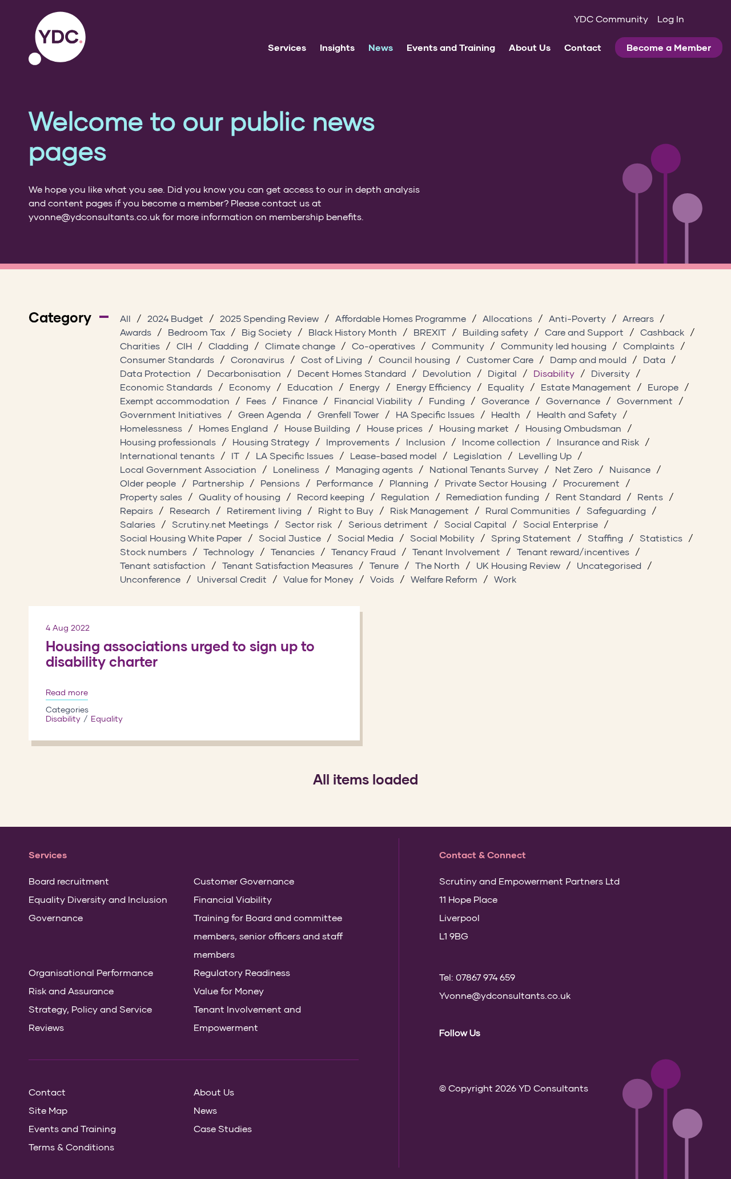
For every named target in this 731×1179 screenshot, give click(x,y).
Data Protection (155, 373)
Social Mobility (442, 537)
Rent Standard (588, 496)
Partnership (218, 482)
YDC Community (611, 18)
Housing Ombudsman (573, 428)
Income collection (501, 441)
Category (60, 317)
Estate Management (586, 386)
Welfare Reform (444, 578)
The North (437, 565)
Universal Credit (232, 578)
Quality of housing (239, 496)
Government (645, 400)
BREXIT (429, 331)
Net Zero (574, 469)
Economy (250, 386)
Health (505, 414)
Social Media (365, 537)
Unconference (150, 578)
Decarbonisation (244, 373)
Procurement (591, 482)
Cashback (662, 331)
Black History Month (352, 331)
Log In (670, 18)
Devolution (447, 373)
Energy (365, 386)
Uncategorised (609, 565)
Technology (228, 551)
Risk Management (429, 510)
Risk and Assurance (71, 990)
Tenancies (293, 551)
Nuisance (629, 469)
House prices (395, 428)
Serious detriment (388, 524)
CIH (184, 345)
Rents (650, 496)
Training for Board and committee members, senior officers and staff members (268, 935)
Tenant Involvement (456, 551)
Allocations (507, 318)
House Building (317, 428)
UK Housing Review (518, 565)
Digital (502, 373)
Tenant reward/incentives (573, 551)
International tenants (167, 455)
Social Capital (475, 524)
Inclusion (425, 441)
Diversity (610, 373)
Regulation (405, 496)
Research (190, 510)
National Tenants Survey (484, 469)
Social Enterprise (560, 524)
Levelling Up (545, 455)
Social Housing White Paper (181, 537)
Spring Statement (531, 537)
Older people (148, 482)
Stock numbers (153, 551)
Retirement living (264, 510)
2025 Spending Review (269, 318)
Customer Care (500, 359)
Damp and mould (588, 359)
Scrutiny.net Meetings (220, 524)
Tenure (384, 565)
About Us (530, 47)
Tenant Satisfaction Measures (287, 565)
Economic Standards (166, 386)
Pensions (280, 482)
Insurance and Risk (598, 441)
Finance (300, 400)
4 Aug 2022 (68, 627)
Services (287, 47)
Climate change (300, 345)
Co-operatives (383, 345)
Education (310, 386)
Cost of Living (331, 359)
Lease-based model (393, 455)
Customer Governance (244, 880)
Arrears (638, 318)
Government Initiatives (171, 414)
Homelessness (151, 428)
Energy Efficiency (433, 386)
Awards (135, 331)
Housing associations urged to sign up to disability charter (180, 654)
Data (654, 359)
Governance (573, 400)
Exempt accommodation (175, 400)
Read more (67, 692)
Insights (337, 47)
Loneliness (296, 469)
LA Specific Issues (295, 455)
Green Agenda (269, 414)
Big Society (267, 331)
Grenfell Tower (348, 414)
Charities (140, 345)
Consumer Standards (167, 359)
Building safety (495, 331)
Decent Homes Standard (352, 373)
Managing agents (374, 469)
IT (235, 455)
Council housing (414, 359)
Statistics (661, 537)
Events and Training (451, 47)
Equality (506, 386)
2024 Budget (175, 318)
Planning (408, 482)
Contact (582, 47)
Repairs (136, 510)
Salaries (137, 524)
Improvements (357, 441)
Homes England (233, 428)
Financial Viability (373, 400)
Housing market (474, 428)
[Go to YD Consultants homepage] (57, 38)
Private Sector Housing (496, 482)
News (380, 47)
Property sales (151, 496)
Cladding (228, 345)
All (125, 318)
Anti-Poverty (577, 318)
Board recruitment (69, 880)
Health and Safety (577, 414)
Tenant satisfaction (163, 565)
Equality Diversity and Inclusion (98, 899)
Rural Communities (527, 510)
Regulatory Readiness (242, 972)
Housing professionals (168, 441)
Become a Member (668, 47)
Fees (256, 400)
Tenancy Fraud (363, 551)
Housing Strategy (271, 441)
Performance (344, 482)
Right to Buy (345, 510)
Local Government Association (188, 469)
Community (458, 345)
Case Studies (223, 1128)
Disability (554, 373)
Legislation (477, 455)
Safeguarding (616, 510)
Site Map (48, 1110)
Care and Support (584, 331)
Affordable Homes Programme (400, 318)
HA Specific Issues (435, 414)
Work (505, 578)
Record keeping (330, 496)
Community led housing (554, 345)
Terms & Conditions (71, 1146)
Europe (663, 386)
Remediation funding (492, 496)
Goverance (505, 400)
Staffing (605, 537)
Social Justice (290, 537)
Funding (447, 400)
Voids (382, 578)
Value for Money (318, 578)
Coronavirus (257, 359)
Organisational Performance (91, 972)
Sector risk (308, 524)
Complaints (648, 345)
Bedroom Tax (196, 331)
